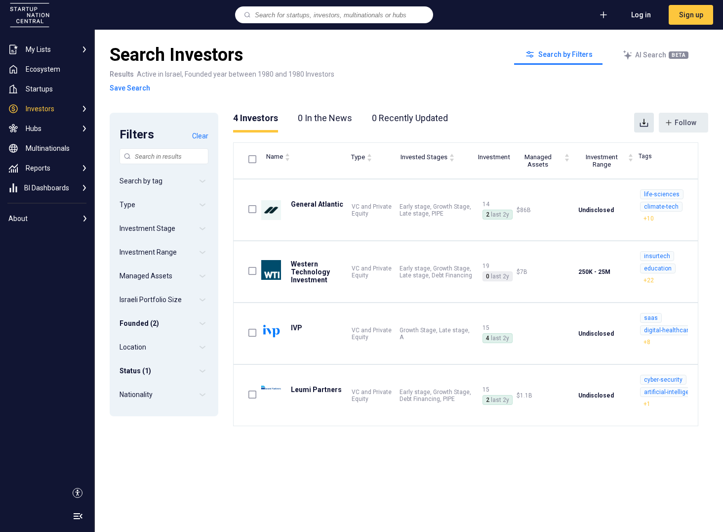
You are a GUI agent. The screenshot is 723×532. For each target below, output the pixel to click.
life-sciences (662, 194)
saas (651, 317)
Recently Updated (410, 118)
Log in (641, 15)
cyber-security (663, 379)
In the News (325, 118)
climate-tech (661, 206)
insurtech (657, 256)
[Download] (644, 123)
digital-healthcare (668, 330)
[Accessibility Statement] (77, 493)
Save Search (130, 88)
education (658, 268)
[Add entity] (603, 15)
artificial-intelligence (671, 392)
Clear (200, 136)
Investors (255, 118)
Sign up (691, 15)
